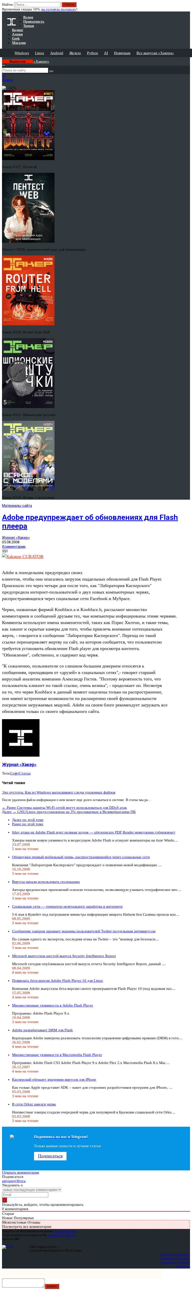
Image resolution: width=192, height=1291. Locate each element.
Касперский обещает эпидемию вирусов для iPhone (54, 1079)
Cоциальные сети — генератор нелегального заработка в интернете (67, 906)
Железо (75, 53)
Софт (14, 773)
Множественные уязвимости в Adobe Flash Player (52, 1005)
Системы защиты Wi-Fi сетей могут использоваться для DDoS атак (64, 808)
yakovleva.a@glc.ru (61, 1235)
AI (106, 53)
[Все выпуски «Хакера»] (2, 59)
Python (92, 53)
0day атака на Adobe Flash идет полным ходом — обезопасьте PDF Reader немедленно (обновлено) (93, 832)
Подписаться (50, 1155)
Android (56, 53)
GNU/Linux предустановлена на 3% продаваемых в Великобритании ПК (69, 812)
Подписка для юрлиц (175, 1258)
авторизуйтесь (14, 1181)
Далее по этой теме (28, 820)
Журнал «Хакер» (16, 537)
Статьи (24, 773)
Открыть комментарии (20, 1172)
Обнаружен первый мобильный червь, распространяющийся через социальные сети (81, 857)
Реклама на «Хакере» (175, 1262)
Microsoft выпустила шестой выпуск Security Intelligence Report (64, 956)
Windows (21, 53)
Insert (52, 1286)
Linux (39, 53)
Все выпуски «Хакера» (155, 53)
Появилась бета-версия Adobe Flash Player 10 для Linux (57, 981)
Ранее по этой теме (27, 824)
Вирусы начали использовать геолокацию (46, 882)
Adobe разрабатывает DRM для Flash (42, 1030)
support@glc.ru (65, 1231)
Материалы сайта (17, 505)
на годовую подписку (58, 9)
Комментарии (14, 546)
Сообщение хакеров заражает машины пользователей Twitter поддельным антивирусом (84, 931)
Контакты (183, 1266)
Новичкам (122, 53)
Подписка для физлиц (175, 1254)
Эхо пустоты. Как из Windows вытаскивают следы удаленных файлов (58, 792)
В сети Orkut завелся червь (34, 1104)
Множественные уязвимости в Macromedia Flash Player (57, 1055)
